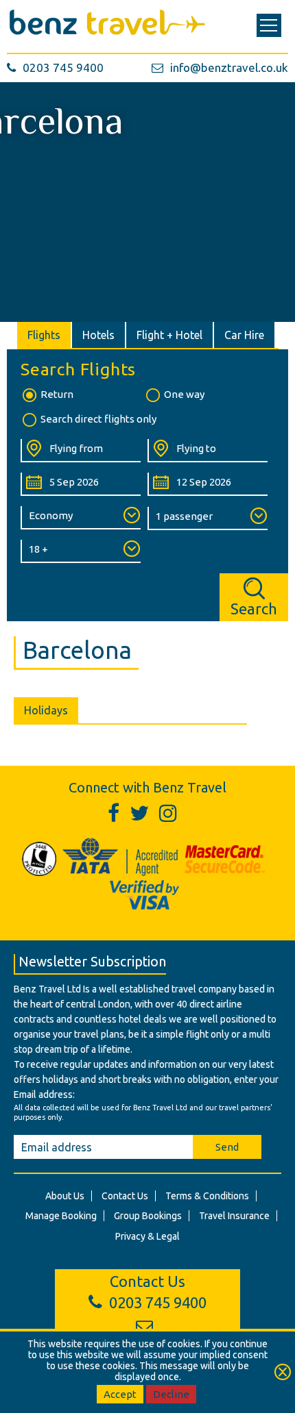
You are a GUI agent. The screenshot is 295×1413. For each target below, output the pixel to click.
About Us (64, 1195)
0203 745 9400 (63, 67)
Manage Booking (61, 1215)
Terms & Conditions (207, 1195)
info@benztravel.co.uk (229, 67)
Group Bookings (148, 1215)
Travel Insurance (234, 1215)
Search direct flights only (98, 419)
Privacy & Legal (147, 1236)
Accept (120, 1394)
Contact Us (125, 1195)
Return (56, 394)
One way (184, 394)
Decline (171, 1394)
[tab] (44, 335)
